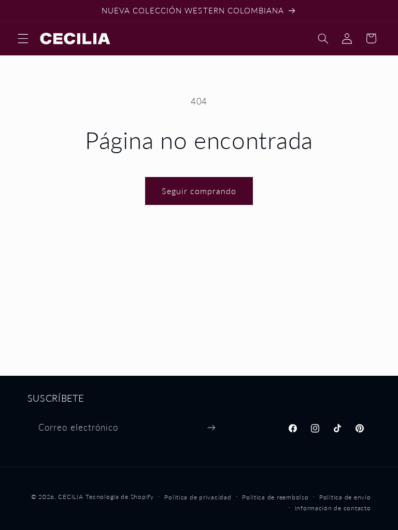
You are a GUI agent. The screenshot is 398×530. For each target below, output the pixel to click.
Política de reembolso (275, 497)
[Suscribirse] (211, 427)
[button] (23, 38)
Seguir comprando (199, 191)
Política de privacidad (197, 497)
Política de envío (345, 497)
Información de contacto (333, 508)
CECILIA (70, 496)
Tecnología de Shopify (119, 496)
